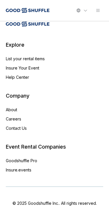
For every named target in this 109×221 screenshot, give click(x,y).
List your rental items (25, 58)
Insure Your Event (22, 67)
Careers (13, 118)
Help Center (17, 77)
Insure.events (18, 169)
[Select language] (82, 10)
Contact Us (16, 128)
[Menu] (98, 10)
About (11, 109)
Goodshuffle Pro (21, 160)
